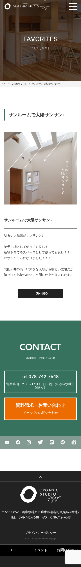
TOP (4, 83)
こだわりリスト (19, 83)
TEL (13, 550)
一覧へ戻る (40, 293)
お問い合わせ (67, 550)
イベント (40, 550)
